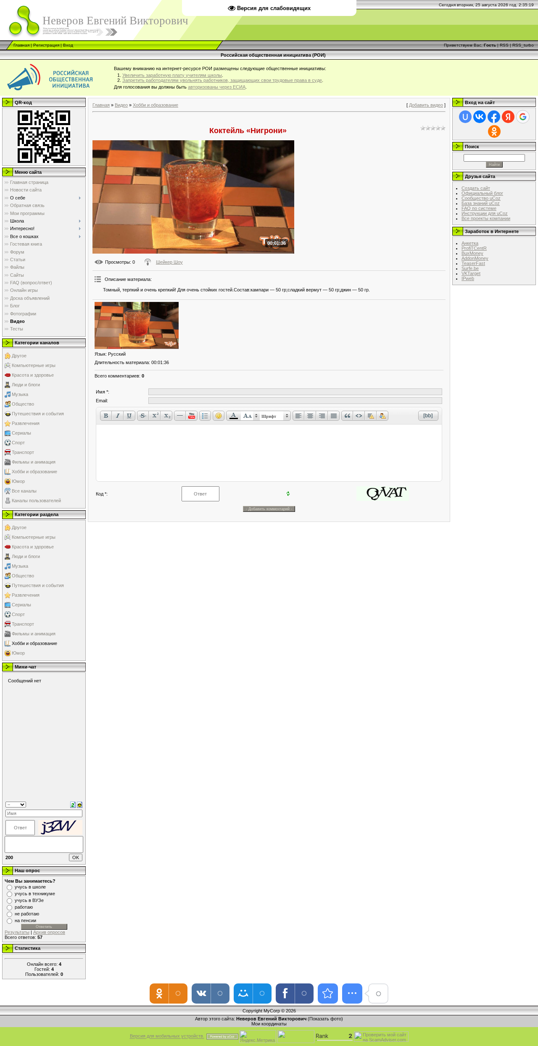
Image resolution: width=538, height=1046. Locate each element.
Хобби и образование (34, 471)
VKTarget (471, 273)
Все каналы (24, 490)
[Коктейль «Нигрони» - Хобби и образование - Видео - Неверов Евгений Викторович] (328, 993)
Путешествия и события (38, 413)
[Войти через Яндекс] (508, 116)
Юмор (18, 481)
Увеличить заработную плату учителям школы (172, 75)
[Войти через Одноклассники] (494, 131)
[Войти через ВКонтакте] (479, 116)
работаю (24, 907)
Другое (19, 355)
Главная (21, 45)
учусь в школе (30, 886)
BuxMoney (472, 253)
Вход (68, 45)
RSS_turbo (523, 45)
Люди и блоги (26, 384)
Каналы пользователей (36, 500)
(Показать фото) (325, 1018)
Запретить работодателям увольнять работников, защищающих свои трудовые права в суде (222, 80)
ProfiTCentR (474, 248)
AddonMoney (475, 258)
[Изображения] (137, 325)
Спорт (18, 442)
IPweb (468, 278)
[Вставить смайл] (79, 804)
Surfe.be (470, 268)
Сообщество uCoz (481, 198)
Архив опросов (49, 932)
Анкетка (470, 243)
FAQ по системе (479, 208)
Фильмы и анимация (33, 461)
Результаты (17, 932)
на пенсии (25, 920)
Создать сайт (476, 188)
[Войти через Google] (523, 116)
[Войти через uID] (465, 116)
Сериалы (21, 432)
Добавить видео (426, 104)
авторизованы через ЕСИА (216, 86)
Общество (23, 403)
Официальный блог (482, 193)
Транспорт (23, 452)
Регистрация (46, 45)
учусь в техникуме (35, 893)
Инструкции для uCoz (485, 213)
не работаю (27, 913)
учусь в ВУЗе (29, 900)
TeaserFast (473, 263)
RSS (504, 45)
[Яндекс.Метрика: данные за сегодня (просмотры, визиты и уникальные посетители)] (257, 1036)
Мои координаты (269, 1023)
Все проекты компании (486, 218)
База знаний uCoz (481, 203)
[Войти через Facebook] (494, 116)
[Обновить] (73, 804)
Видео (121, 104)
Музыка (20, 394)
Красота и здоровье (33, 375)
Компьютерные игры (33, 365)
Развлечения (26, 423)
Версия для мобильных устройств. (167, 1036)
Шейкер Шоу (169, 262)
